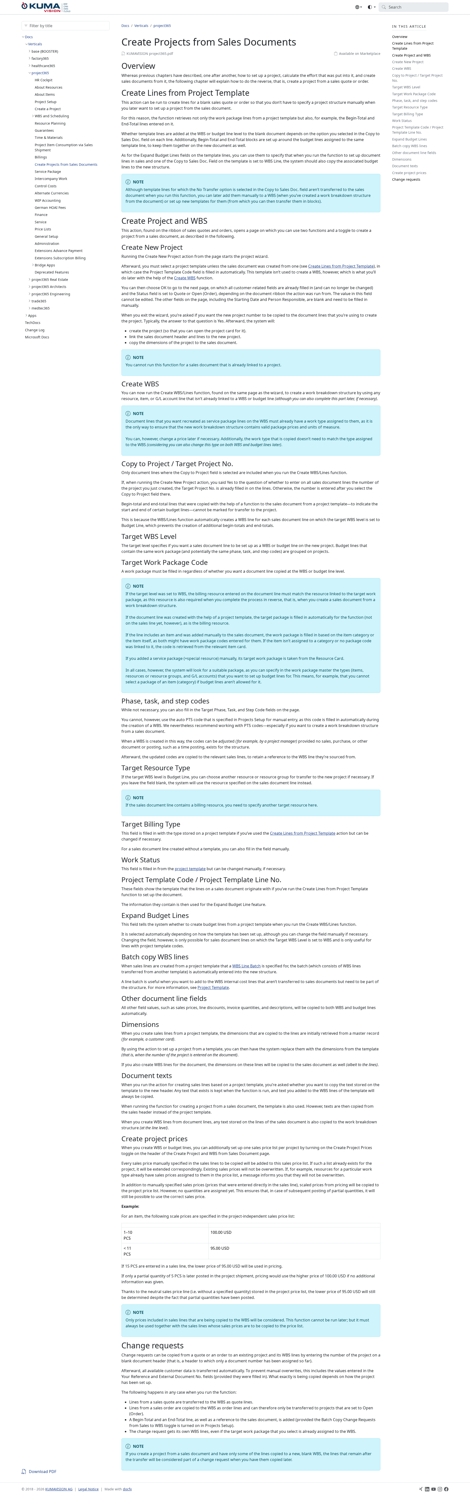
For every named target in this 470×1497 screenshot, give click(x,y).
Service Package (48, 171)
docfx (127, 1489)
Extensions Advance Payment (58, 250)
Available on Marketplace (359, 53)
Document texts (405, 166)
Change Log (35, 330)
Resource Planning (50, 123)
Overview (399, 36)
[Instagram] (440, 1489)
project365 (40, 73)
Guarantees (44, 130)
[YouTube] (433, 1489)
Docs (29, 37)
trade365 (39, 301)
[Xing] (421, 1489)
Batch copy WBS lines (409, 145)
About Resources (48, 87)
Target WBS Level (406, 87)
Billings (41, 157)
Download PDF (42, 1471)
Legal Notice (88, 1489)
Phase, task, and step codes (414, 100)
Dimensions (401, 159)
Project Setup (46, 101)
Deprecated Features (52, 272)
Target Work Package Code (414, 94)
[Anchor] (161, 65)
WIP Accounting (48, 200)
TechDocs (32, 322)
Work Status (402, 120)
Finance (41, 214)
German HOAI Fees (50, 207)
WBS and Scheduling (52, 116)
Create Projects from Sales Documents (66, 164)
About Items (45, 94)
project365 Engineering (51, 294)
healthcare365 (43, 65)
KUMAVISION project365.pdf (150, 53)
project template (190, 868)
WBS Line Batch (246, 966)
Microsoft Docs (37, 337)
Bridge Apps (45, 265)
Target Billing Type (407, 114)
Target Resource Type (410, 107)
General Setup (46, 236)
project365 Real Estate (50, 279)
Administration (47, 243)
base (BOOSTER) (45, 51)
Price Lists (43, 229)
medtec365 (41, 308)
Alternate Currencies (52, 193)
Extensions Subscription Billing (60, 258)
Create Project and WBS (411, 55)
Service (41, 222)
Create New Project (407, 61)
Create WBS (185, 278)
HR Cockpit (43, 80)
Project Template (213, 987)
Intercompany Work (51, 178)
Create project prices (409, 172)
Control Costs (46, 186)
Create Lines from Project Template (341, 266)
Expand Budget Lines (409, 139)
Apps (32, 315)
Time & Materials (49, 137)
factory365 (40, 58)
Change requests (406, 179)
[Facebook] (446, 1489)
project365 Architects (49, 286)
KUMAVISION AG (58, 1489)
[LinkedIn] (427, 1489)
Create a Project (48, 109)
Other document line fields (414, 152)
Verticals (35, 44)
